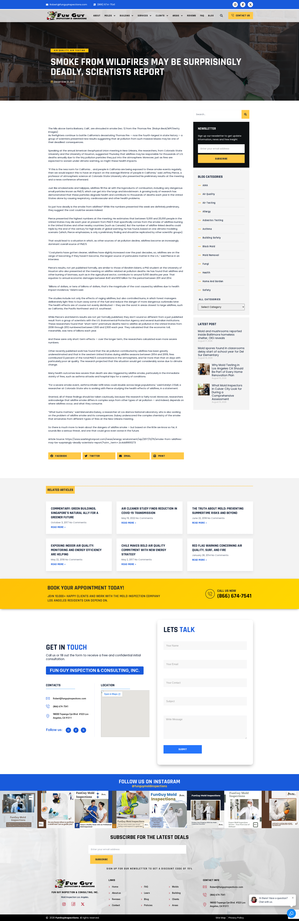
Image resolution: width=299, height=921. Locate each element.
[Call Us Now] (210, 594)
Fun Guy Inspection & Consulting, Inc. (75, 892)
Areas (176, 15)
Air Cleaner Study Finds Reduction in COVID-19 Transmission (149, 510)
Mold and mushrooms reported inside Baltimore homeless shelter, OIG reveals (220, 334)
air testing (77, 50)
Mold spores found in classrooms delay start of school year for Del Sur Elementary (221, 351)
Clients (160, 15)
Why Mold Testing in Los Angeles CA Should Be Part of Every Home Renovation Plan (227, 370)
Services (143, 15)
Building (125, 15)
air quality (61, 50)
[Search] (245, 114)
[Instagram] (235, 4)
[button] (221, 15)
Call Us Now (226, 591)
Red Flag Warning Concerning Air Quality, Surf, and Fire (217, 548)
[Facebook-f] (242, 4)
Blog (211, 15)
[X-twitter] (250, 4)
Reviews (191, 15)
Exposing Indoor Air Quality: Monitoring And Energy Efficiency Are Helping (76, 550)
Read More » (58, 527)
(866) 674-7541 (234, 595)
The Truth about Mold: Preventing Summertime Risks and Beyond (218, 510)
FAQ (202, 15)
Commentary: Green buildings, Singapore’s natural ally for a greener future (74, 513)
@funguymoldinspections (149, 786)
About (96, 15)
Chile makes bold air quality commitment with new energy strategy (143, 550)
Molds (108, 15)
